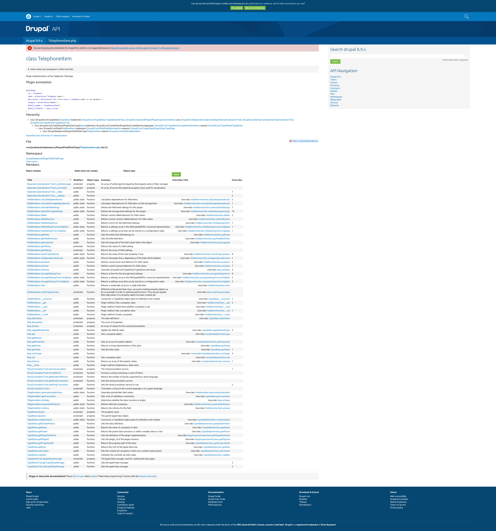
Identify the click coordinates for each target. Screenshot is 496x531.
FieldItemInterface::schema (217, 408)
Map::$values (33, 326)
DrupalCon (122, 510)
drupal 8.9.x (34, 40)
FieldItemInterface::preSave (217, 266)
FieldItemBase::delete (37, 215)
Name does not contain (86, 171)
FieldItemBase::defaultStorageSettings (45, 211)
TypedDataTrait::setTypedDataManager (45, 466)
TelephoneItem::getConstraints (41, 396)
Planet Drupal (32, 496)
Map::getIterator (34, 338)
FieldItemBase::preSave (37, 266)
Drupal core (304, 496)
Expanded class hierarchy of (46, 135)
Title (49, 180)
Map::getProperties (36, 342)
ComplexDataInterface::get (217, 334)
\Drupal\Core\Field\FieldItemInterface (104, 128)
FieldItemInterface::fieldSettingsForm (212, 223)
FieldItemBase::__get (36, 303)
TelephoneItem (94, 131)
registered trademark (307, 525)
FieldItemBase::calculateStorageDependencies (48, 203)
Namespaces (336, 97)
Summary (105, 180)
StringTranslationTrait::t (38, 388)
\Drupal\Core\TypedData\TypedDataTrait (49, 123)
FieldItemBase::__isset (37, 307)
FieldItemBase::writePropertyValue (43, 292)
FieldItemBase (68, 128)
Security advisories (35, 505)
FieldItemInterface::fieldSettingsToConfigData (208, 231)
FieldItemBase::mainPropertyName (43, 254)
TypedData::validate (36, 455)
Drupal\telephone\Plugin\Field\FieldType (45, 158)
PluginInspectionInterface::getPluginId (212, 439)
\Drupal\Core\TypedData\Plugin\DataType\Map (152, 128)
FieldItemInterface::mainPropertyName (211, 254)
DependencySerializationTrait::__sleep (44, 192)
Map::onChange (34, 353)
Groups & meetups (125, 507)
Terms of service (398, 505)
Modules (303, 499)
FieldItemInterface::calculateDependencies (210, 199)
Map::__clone (33, 365)
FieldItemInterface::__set (218, 310)
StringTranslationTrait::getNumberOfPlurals (47, 377)
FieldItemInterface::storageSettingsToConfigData (207, 281)
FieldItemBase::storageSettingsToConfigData (48, 281)
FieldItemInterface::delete (218, 215)
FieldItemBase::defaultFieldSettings (43, 207)
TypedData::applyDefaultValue (216, 330)
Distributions (305, 505)
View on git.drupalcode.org (304, 141)
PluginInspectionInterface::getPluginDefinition (208, 435)
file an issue (78, 476)
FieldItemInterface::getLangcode (215, 242)
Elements (334, 105)
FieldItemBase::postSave (38, 262)
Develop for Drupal (81, 16)
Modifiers (78, 180)
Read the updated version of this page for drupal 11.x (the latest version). (145, 48)
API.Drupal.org (215, 505)
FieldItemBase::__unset (37, 314)
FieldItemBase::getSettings (39, 250)
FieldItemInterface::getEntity (216, 235)
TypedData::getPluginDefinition (41, 435)
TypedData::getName (37, 427)
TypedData (65, 120)
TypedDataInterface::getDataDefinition (212, 423)
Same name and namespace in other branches (51, 69)
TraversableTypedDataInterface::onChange (210, 353)
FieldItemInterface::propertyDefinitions (212, 404)
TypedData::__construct (219, 299)
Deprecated (335, 99)
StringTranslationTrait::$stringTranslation (46, 369)
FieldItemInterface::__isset (217, 307)
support (94, 476)
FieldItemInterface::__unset (217, 314)
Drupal (288, 525)
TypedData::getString (220, 345)
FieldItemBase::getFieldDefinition (42, 238)
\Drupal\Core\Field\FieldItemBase (124, 131)
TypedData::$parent (36, 416)
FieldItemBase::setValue (38, 270)
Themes (303, 502)
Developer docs (215, 502)
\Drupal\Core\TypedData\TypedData (225, 125)
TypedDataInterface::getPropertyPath (212, 443)
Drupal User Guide (216, 499)
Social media (32, 499)
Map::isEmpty (223, 400)
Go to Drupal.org (28, 16)
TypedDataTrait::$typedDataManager (44, 459)
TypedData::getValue (220, 349)
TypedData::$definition (219, 318)
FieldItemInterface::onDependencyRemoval (210, 258)
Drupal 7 (37, 16)
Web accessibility (398, 496)
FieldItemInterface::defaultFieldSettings (211, 207)
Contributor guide (125, 505)
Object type (129, 171)
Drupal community (147, 476)
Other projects (62, 16)
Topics (333, 79)
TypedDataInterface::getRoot (216, 447)
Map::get (31, 334)
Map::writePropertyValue (218, 292)
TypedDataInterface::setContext (215, 451)
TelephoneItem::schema (38, 408)
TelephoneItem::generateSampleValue (44, 392)
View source (31, 161)
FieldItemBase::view (36, 285)
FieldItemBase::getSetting (39, 246)
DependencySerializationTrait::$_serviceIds (47, 188)
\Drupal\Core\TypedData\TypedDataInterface (103, 120)
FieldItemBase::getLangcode (40, 242)
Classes (333, 82)
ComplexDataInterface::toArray (215, 361)
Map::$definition (34, 318)
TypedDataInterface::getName (216, 427)
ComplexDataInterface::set (217, 357)
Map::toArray (33, 361)
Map (82, 125)
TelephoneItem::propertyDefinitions (43, 404)
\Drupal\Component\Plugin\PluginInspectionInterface (151, 120)
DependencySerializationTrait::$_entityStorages (49, 184)
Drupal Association (399, 499)
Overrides (237, 180)
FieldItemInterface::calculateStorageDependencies (206, 203)
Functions (334, 85)
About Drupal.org (398, 502)
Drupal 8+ (48, 16)
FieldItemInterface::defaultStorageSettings (210, 211)
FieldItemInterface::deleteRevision (214, 219)
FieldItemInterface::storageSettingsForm (211, 273)
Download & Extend (309, 492)
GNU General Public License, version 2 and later (260, 525)
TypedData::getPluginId (38, 439)
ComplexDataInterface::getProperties (212, 342)
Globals (333, 91)
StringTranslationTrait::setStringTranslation (47, 384)
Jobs (28, 507)
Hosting (121, 502)
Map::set (31, 357)
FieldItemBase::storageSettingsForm (44, 273)
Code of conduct (125, 513)
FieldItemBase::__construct (39, 299)
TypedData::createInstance (39, 420)
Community (123, 492)
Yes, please (237, 8)
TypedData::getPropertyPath (40, 443)
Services (334, 102)
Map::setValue (223, 270)
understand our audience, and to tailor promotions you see (276, 3)
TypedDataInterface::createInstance (213, 420)
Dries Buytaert (328, 525)
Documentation (216, 492)
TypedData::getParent (37, 431)
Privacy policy (396, 507)
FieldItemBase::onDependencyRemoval (45, 258)
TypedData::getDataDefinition (41, 423)
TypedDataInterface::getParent (215, 431)
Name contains (33, 171)
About (393, 492)
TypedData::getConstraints (217, 396)
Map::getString (34, 345)
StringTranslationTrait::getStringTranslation (47, 381)
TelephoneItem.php (62, 40)
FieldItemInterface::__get (218, 303)
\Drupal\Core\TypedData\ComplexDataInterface (177, 125)
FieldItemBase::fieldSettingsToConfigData (46, 231)
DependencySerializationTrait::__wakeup (46, 195)
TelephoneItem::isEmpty (38, 400)
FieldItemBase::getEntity (38, 235)
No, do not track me (255, 8)
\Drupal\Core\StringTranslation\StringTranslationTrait (267, 120)
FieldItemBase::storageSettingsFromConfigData (49, 277)
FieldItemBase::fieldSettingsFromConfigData (47, 227)
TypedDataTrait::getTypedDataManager (46, 462)
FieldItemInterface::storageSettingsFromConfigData (206, 277)
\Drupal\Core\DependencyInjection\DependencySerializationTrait (211, 120)
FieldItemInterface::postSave (216, 262)
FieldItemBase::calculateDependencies (44, 199)
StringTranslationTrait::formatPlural (44, 373)
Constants (335, 88)
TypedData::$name (36, 412)
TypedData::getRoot (36, 447)
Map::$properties (35, 322)
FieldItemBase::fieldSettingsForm (42, 223)
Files (332, 94)
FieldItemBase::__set (36, 310)
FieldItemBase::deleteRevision (41, 219)
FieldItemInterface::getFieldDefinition (212, 238)
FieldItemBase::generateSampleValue (212, 392)
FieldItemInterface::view (218, 285)
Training (121, 499)
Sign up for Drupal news (37, 502)
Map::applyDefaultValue (38, 330)
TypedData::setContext (38, 451)
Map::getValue (33, 349)
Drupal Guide (214, 496)
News (29, 492)
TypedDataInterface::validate (216, 455)
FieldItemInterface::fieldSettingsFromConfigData (207, 227)
